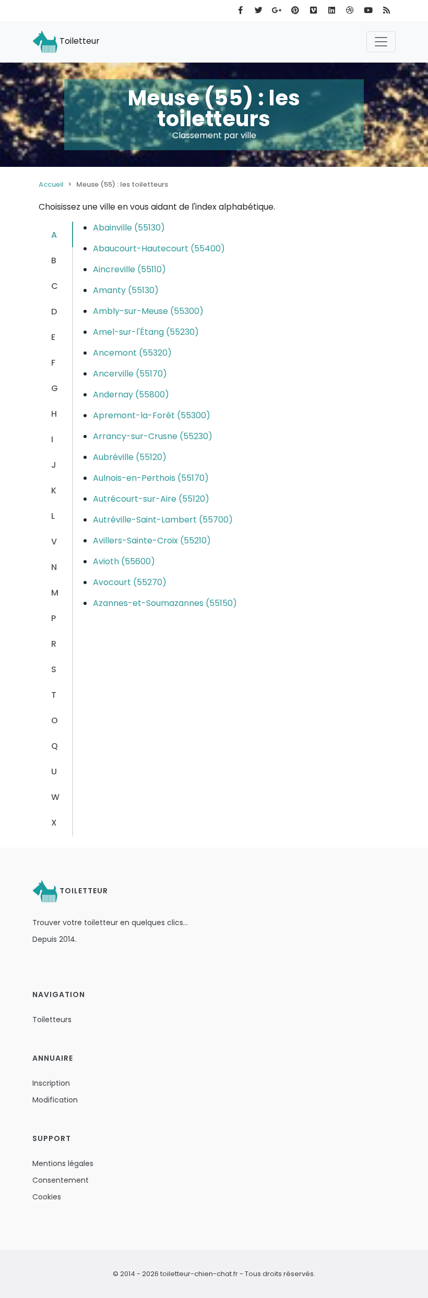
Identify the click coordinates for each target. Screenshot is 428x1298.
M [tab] (54, 593)
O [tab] (54, 720)
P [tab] (53, 618)
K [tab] (53, 490)
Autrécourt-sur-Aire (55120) (151, 499)
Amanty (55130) (126, 290)
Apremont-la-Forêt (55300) (151, 415)
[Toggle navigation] (381, 41)
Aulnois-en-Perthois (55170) (151, 478)
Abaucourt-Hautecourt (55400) (159, 248)
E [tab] (53, 337)
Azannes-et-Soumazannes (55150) (165, 603)
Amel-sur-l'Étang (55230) (146, 332)
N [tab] (54, 567)
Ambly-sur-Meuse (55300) (148, 311)
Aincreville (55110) (129, 269)
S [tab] (53, 669)
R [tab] (53, 644)
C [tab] (54, 286)
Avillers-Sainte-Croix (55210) (152, 541)
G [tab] (54, 388)
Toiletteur (78, 41)
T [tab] (53, 695)
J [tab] (53, 465)
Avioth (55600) (124, 561)
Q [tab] (54, 746)
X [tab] (54, 823)
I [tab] (52, 439)
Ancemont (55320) (132, 353)
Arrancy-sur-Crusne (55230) (152, 436)
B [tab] (53, 260)
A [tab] (54, 235)
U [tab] (54, 772)
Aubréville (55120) (130, 457)
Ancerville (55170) (130, 374)
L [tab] (53, 516)
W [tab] (55, 797)
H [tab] (54, 414)
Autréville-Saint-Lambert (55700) (163, 520)
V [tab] (54, 542)
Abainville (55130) (129, 228)
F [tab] (53, 363)
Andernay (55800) (131, 395)
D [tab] (54, 312)
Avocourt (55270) (130, 582)
